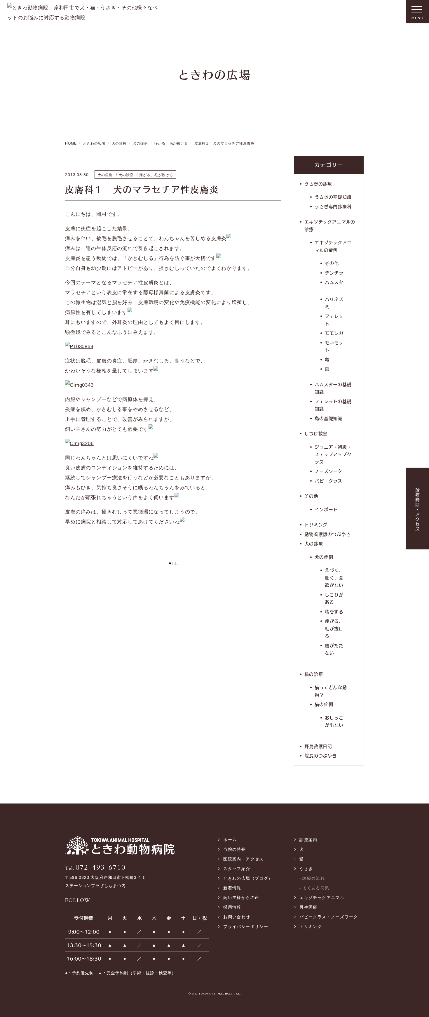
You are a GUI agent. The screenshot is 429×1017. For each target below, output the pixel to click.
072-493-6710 (95, 867)
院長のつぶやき (320, 755)
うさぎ (306, 868)
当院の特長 (234, 849)
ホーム (230, 839)
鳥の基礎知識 (328, 418)
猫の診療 (313, 674)
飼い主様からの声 (241, 897)
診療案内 (308, 839)
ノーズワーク (328, 471)
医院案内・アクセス (243, 859)
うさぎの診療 (318, 184)
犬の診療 (313, 543)
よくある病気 (315, 888)
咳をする (334, 611)
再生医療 (308, 907)
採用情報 (232, 907)
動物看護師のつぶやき (327, 534)
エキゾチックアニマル (321, 897)
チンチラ (334, 273)
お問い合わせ (236, 916)
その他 (332, 263)
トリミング (315, 524)
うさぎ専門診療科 (333, 206)
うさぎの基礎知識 (333, 197)
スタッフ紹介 (236, 868)
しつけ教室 (315, 433)
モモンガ (334, 333)
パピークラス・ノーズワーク (328, 916)
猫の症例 (324, 704)
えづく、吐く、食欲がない (334, 577)
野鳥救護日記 (318, 746)
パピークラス (328, 481)
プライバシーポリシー (245, 926)
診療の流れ (313, 878)
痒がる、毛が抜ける (334, 628)
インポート (326, 509)
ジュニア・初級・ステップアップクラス (333, 454)
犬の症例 (324, 557)
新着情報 (232, 888)
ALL (173, 563)
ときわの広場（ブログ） (248, 878)
